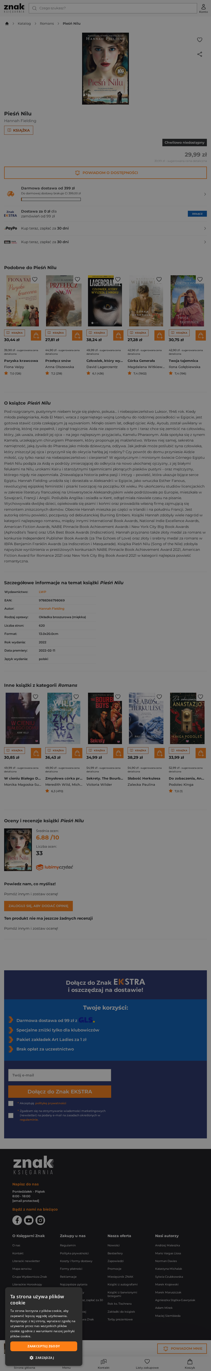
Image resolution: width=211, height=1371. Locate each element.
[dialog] (43, 1326)
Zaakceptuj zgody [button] (44, 1346)
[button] (43, 1358)
